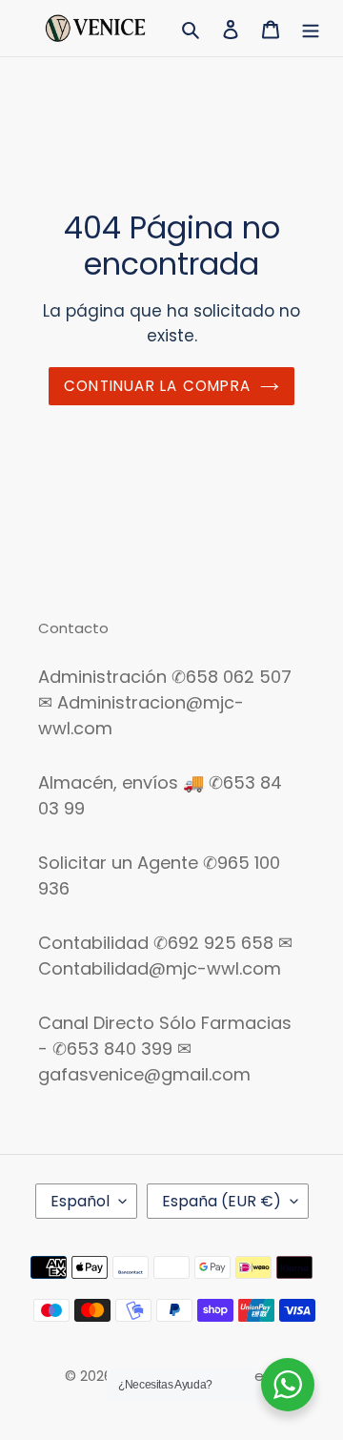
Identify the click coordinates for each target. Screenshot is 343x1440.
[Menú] (311, 28)
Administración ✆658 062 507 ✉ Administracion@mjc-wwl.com (165, 702)
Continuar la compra (157, 386)
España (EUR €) (221, 1201)
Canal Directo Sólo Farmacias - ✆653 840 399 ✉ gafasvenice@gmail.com (165, 1048)
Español (80, 1201)
